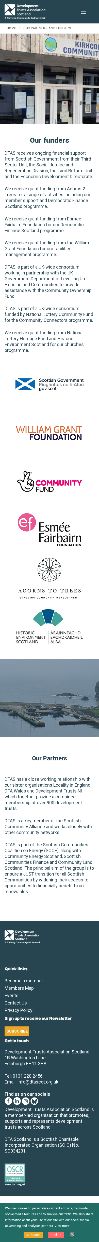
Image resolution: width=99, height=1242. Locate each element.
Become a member (24, 980)
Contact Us (16, 1003)
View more (62, 1226)
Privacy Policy (18, 1010)
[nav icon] (83, 12)
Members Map (19, 988)
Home (11, 28)
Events (12, 995)
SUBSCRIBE (17, 1031)
